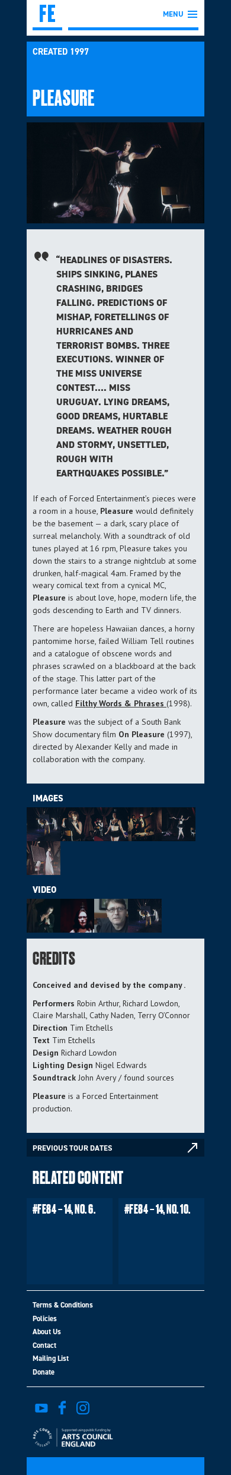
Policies (45, 1318)
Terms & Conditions (63, 1305)
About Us (47, 1331)
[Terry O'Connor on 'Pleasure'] (77, 916)
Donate (43, 1372)
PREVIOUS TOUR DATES (72, 1148)
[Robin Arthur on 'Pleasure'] (111, 916)
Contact (44, 1345)
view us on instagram (83, 1408)
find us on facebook (62, 1408)
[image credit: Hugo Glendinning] (43, 824)
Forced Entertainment (47, 15)
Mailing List (51, 1358)
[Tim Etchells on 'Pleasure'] (145, 916)
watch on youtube (41, 1408)
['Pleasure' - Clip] (43, 916)
